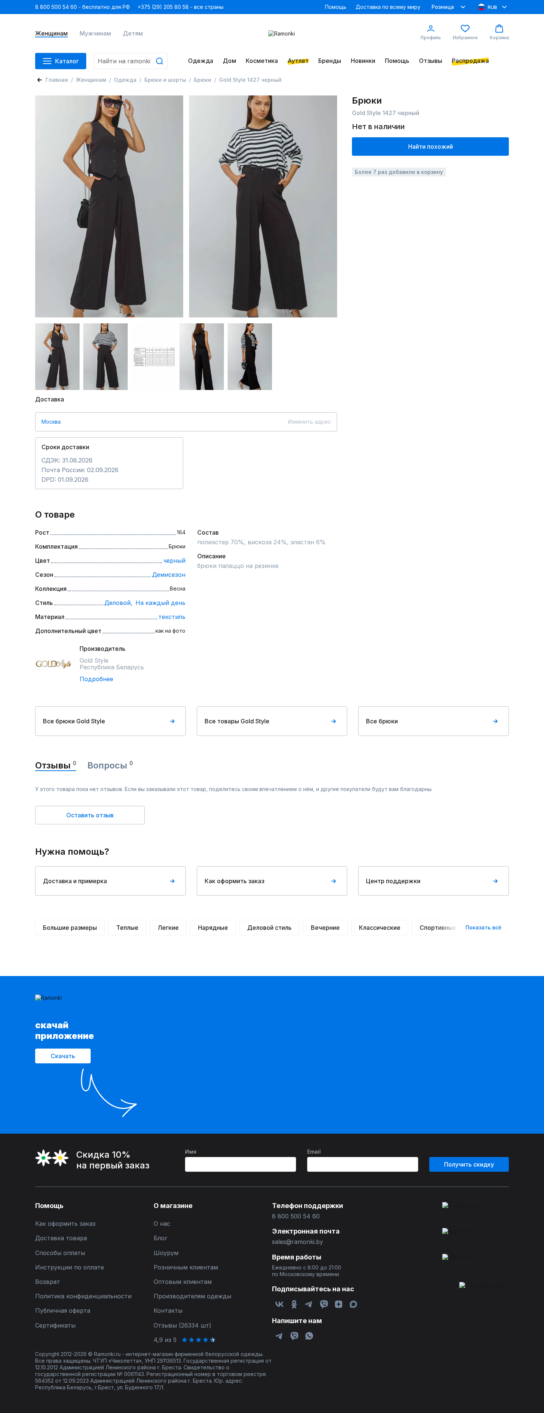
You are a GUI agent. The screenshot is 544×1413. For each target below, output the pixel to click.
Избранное (465, 37)
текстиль (171, 616)
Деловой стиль (269, 927)
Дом (229, 60)
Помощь (335, 7)
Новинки (363, 60)
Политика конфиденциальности (83, 1296)
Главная (57, 80)
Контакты (168, 1310)
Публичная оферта (62, 1310)
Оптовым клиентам (183, 1281)
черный (174, 560)
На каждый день (160, 602)
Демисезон (168, 574)
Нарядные (213, 927)
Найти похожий (430, 146)
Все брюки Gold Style (74, 721)
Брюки (202, 80)
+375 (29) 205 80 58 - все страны (181, 7)
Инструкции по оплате (69, 1267)
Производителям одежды (192, 1296)
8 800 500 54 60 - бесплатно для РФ (82, 7)
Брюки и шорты (165, 80)
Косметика (262, 60)
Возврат (47, 1281)
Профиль (430, 37)
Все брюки (382, 721)
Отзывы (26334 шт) (182, 1325)
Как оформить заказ (234, 881)
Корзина (499, 37)
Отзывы (430, 60)
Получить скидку (469, 1164)
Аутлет (298, 60)
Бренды (329, 60)
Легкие (168, 927)
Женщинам (51, 33)
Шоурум (166, 1252)
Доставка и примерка (75, 881)
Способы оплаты (60, 1252)
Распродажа (470, 60)
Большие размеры (70, 927)
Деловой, (118, 602)
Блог (160, 1238)
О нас (162, 1223)
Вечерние (325, 927)
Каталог (67, 61)
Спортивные (438, 927)
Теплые (127, 927)
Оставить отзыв (90, 815)
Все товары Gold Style (237, 721)
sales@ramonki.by (297, 1241)
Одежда (200, 60)
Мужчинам (95, 33)
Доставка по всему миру (388, 7)
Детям (133, 33)
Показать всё (483, 927)
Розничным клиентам (186, 1267)
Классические (379, 927)
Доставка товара (61, 1238)
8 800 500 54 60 (296, 1216)
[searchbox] (131, 61)
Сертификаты (55, 1325)
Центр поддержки (393, 881)
